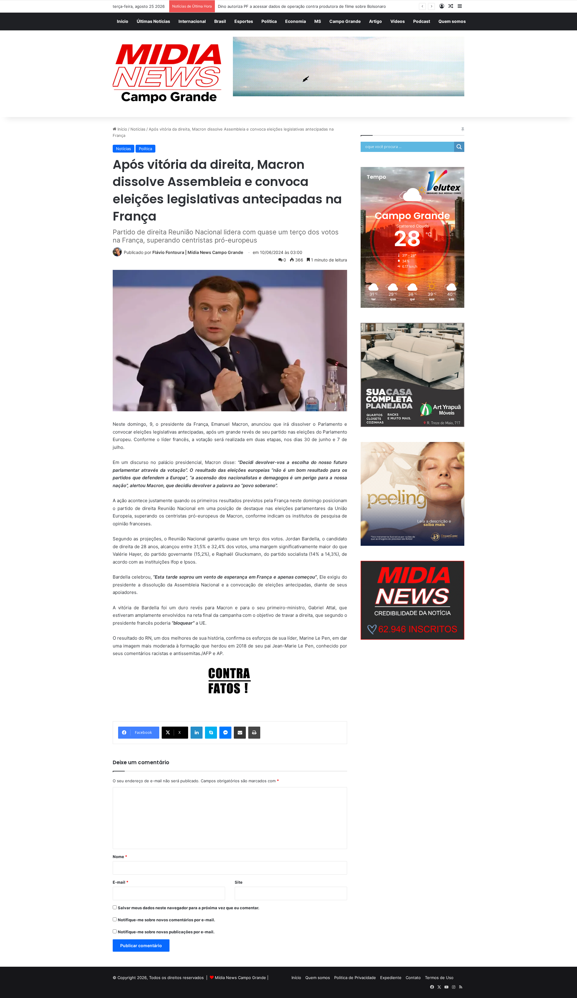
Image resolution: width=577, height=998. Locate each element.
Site (239, 882)
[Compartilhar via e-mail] (240, 733)
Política (269, 21)
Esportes (243, 21)
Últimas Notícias (153, 21)
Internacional (192, 21)
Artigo (375, 21)
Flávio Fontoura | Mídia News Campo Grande (197, 252)
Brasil (220, 21)
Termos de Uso (439, 977)
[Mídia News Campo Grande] (168, 74)
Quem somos (452, 21)
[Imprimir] (254, 733)
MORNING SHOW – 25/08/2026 (247, 6)
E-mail (120, 882)
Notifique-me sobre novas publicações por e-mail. (166, 931)
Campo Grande (345, 21)
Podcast (421, 21)
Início (122, 21)
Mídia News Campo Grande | (241, 977)
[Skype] (211, 733)
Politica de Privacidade (355, 977)
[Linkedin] (197, 733)
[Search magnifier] (459, 147)
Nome (120, 856)
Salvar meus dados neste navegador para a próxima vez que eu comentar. (188, 907)
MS (317, 21)
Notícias (137, 129)
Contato (413, 977)
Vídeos (397, 21)
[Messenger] (225, 733)
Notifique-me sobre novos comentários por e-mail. (166, 919)
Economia (295, 21)
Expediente (390, 977)
